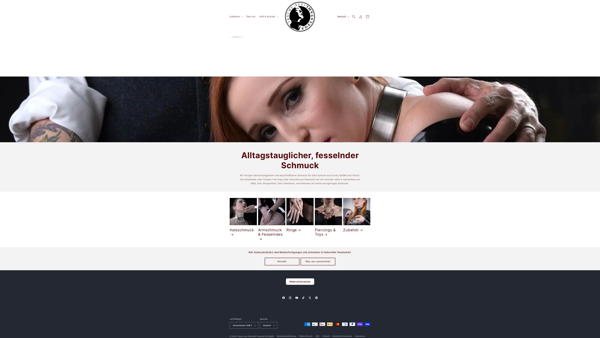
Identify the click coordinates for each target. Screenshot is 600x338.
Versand (326, 336)
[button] (236, 16)
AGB (317, 336)
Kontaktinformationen (342, 336)
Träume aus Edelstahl (246, 336)
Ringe (291, 230)
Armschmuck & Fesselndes (270, 232)
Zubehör (351, 230)
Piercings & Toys (325, 232)
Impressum (360, 336)
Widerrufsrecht (305, 336)
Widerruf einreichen (300, 281)
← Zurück (234, 37)
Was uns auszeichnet (317, 261)
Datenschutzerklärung (286, 336)
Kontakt (282, 261)
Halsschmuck (242, 230)
